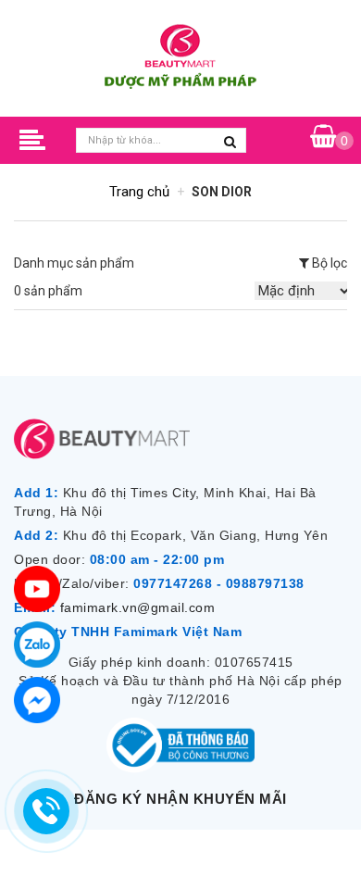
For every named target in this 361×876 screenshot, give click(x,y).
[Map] (37, 589)
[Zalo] (37, 644)
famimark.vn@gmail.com (138, 607)
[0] (323, 137)
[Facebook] (37, 700)
